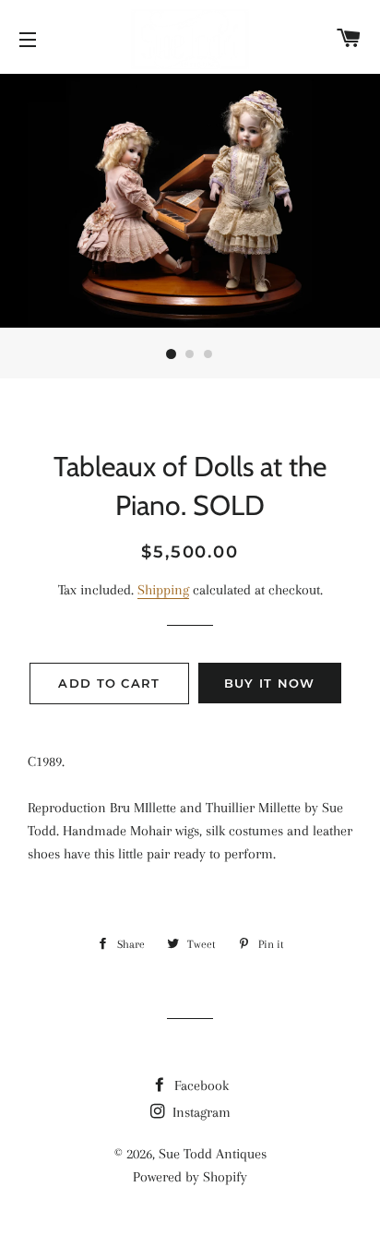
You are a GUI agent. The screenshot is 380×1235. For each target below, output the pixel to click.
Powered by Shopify (190, 1177)
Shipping (163, 590)
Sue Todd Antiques (213, 1153)
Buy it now (269, 683)
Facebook (200, 1085)
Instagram (200, 1112)
